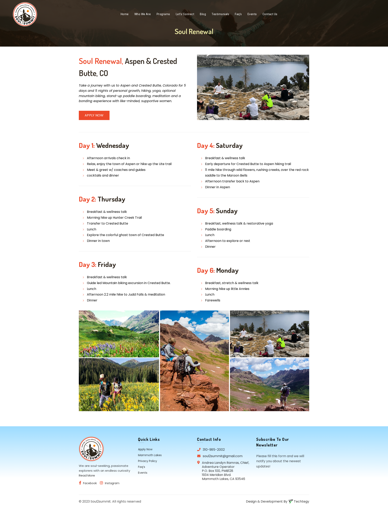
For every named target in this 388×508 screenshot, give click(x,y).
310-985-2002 (214, 449)
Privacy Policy (147, 461)
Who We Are (142, 14)
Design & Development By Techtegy (277, 501)
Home (125, 14)
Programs (163, 14)
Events (252, 14)
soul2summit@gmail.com (222, 456)
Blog (203, 14)
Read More (87, 475)
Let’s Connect (185, 14)
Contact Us (270, 14)
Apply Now (94, 115)
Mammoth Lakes (150, 455)
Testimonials (220, 14)
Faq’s (238, 14)
